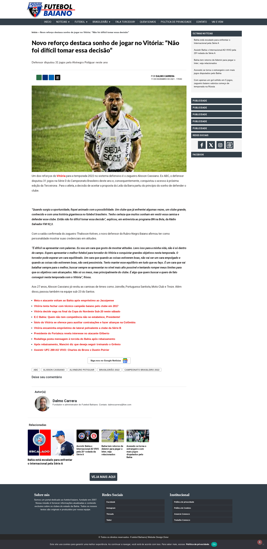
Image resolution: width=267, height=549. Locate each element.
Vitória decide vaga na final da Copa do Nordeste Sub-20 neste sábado (77, 311)
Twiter (109, 520)
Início (35, 32)
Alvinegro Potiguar (82, 370)
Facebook (110, 502)
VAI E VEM (217, 21)
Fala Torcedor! (125, 21)
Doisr (166, 537)
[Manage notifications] (259, 542)
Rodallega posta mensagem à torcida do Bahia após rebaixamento (74, 339)
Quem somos (148, 21)
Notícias (61, 21)
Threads (110, 514)
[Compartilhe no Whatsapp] (39, 77)
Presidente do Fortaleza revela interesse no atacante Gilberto (71, 333)
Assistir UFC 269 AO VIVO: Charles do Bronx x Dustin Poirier (71, 349)
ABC (36, 370)
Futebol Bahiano (138, 537)
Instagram (110, 508)
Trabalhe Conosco (182, 520)
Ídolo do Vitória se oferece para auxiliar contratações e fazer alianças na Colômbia (84, 322)
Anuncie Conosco (182, 514)
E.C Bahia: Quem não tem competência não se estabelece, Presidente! (77, 317)
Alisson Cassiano (54, 370)
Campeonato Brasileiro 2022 (142, 370)
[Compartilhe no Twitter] (51, 77)
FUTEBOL (80, 21)
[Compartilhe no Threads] (57, 77)
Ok (214, 544)
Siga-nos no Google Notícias (106, 360)
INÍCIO (47, 21)
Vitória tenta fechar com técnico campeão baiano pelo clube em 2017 (76, 306)
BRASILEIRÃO (100, 21)
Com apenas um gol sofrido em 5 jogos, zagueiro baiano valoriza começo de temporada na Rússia (213, 83)
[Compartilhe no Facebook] (45, 77)
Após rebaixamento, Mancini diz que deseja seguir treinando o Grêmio (77, 344)
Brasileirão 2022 (109, 370)
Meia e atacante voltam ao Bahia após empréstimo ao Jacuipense (74, 300)
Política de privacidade (184, 502)
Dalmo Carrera (165, 76)
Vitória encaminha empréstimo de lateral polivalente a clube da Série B (77, 328)
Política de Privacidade (176, 21)
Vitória (61, 175)
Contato (201, 21)
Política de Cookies (182, 508)
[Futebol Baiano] (51, 10)
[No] (263, 544)
